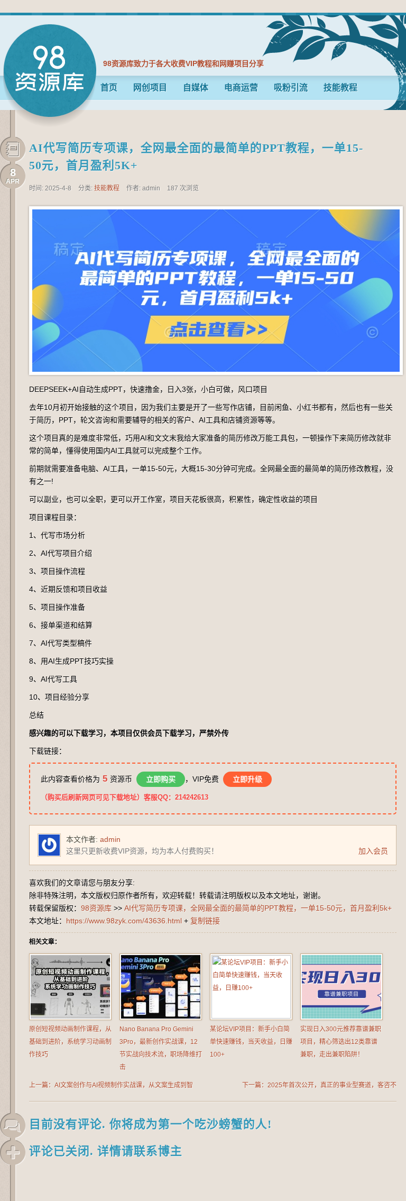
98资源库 (50, 75)
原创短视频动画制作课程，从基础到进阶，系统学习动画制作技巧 (70, 1041)
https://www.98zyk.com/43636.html (124, 920)
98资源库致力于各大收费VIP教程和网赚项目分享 (183, 63)
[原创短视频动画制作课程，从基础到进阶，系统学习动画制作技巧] (70, 1018)
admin (110, 839)
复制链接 (205, 920)
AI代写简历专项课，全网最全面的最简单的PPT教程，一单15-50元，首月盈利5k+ (258, 908)
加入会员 (373, 851)
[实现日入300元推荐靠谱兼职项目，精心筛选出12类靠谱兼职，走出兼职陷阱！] (341, 1018)
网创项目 (150, 87)
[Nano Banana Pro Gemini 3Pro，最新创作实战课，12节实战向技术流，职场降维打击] (160, 1018)
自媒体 (195, 87)
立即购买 (161, 779)
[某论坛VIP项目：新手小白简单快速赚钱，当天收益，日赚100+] (251, 1016)
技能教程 (340, 87)
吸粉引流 (291, 87)
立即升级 (247, 779)
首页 (108, 87)
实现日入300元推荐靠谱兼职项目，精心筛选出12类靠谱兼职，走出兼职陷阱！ (340, 1041)
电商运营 (241, 87)
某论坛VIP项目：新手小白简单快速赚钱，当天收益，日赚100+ (251, 1041)
